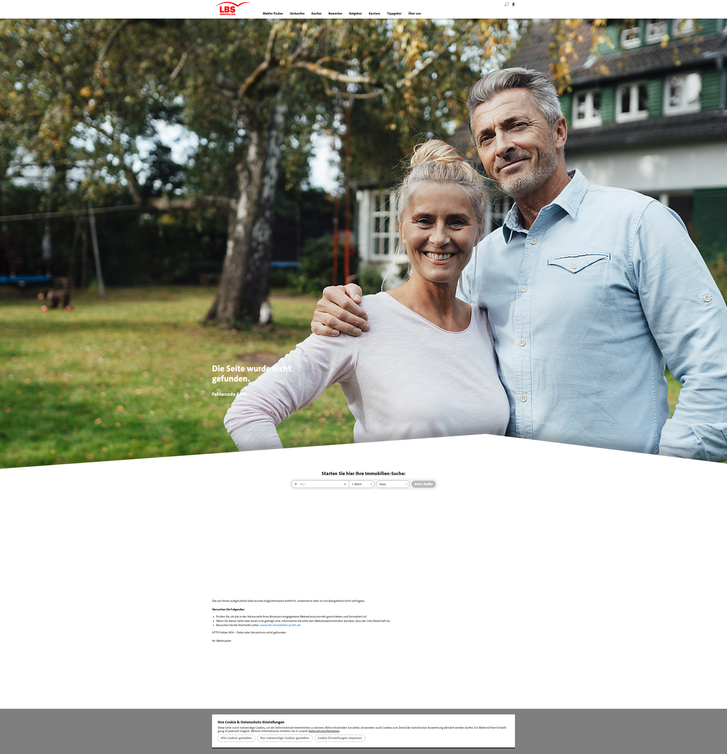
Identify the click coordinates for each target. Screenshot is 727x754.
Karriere (374, 13)
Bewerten (335, 13)
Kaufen (316, 13)
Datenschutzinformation (324, 731)
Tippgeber (394, 13)
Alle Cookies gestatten (236, 738)
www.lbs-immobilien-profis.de (280, 625)
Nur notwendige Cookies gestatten (284, 738)
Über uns (414, 13)
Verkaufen (297, 13)
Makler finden (273, 13)
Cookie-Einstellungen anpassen (339, 738)
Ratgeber (355, 13)
